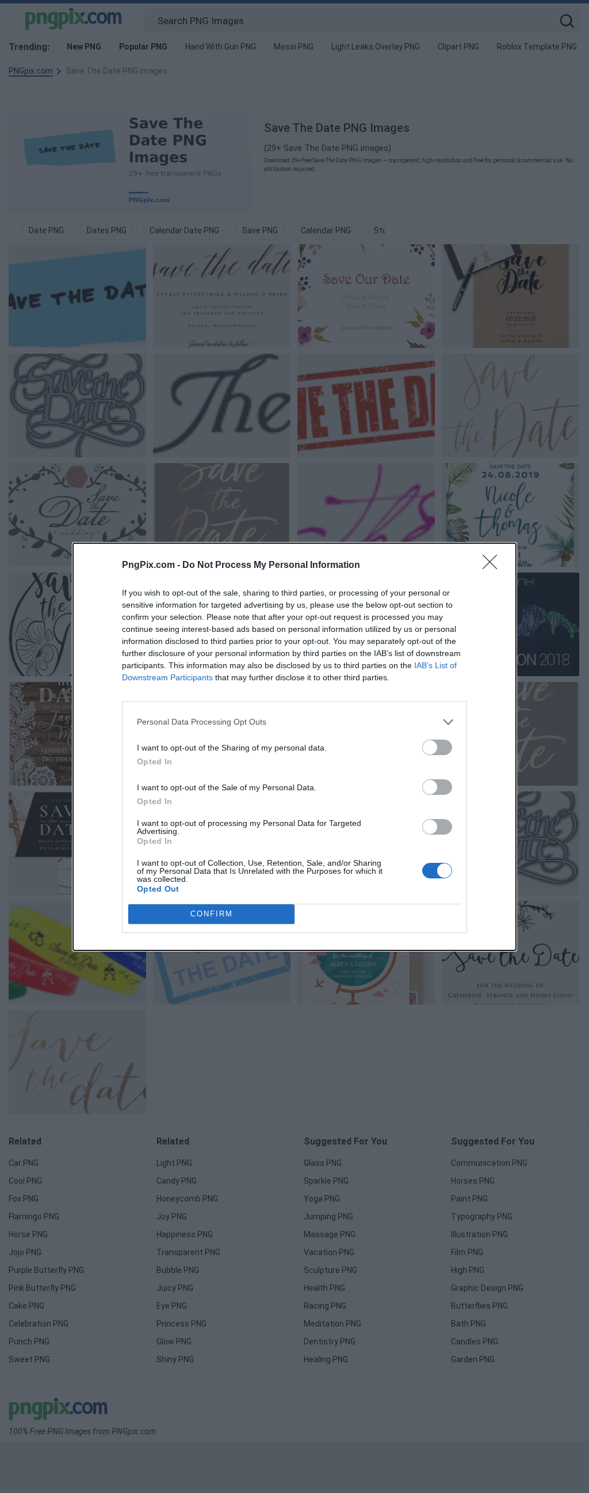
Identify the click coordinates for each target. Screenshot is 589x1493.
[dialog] (294, 746)
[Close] (493, 566)
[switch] (437, 747)
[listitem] (294, 722)
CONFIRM (211, 914)
